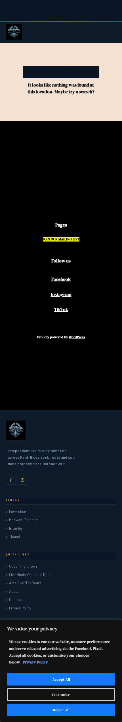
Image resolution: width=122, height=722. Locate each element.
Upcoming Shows (23, 566)
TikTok (61, 309)
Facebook (61, 279)
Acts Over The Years (25, 583)
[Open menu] (112, 32)
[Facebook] (10, 480)
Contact (15, 599)
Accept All (61, 679)
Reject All (61, 710)
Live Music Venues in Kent (30, 574)
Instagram (61, 294)
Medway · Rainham (24, 520)
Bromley (16, 528)
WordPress (77, 337)
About (14, 591)
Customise (61, 694)
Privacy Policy (35, 662)
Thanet (14, 536)
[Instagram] (22, 480)
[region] (61, 670)
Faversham (18, 511)
